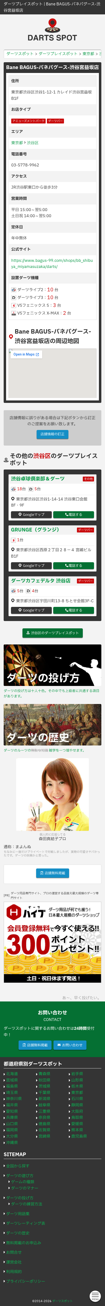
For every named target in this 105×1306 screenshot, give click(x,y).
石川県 (77, 1099)
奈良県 (44, 1118)
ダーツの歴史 (18, 1233)
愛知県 (12, 1111)
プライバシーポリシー (25, 1282)
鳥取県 (77, 1118)
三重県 (44, 1111)
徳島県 (44, 1124)
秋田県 (44, 1080)
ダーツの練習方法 (26, 1204)
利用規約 (14, 1272)
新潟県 (44, 1099)
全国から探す (18, 1166)
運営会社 (14, 1262)
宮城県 (12, 1080)
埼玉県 (12, 1093)
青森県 (44, 1074)
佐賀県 (44, 1130)
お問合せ (14, 1252)
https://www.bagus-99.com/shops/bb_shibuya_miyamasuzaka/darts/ (52, 264)
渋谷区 (33, 143)
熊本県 (77, 1130)
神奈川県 (14, 1099)
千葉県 (44, 1093)
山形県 (77, 1080)
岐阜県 (44, 1105)
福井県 (12, 1105)
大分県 (12, 1136)
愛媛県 (77, 1124)
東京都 (17, 143)
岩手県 (77, 1074)
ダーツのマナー (24, 1188)
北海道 (12, 1074)
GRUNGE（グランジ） (36, 530)
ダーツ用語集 (18, 1214)
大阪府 (77, 1111)
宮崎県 (44, 1136)
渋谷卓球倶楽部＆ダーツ (38, 479)
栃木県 (77, 1086)
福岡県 (12, 1130)
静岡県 (77, 1105)
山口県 (12, 1124)
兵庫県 (12, 1118)
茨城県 (44, 1086)
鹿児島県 (79, 1136)
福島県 (12, 1086)
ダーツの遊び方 (19, 1176)
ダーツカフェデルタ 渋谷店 (41, 581)
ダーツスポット (62, 1301)
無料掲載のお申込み (23, 1243)
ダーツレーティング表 (25, 1223)
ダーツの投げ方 (19, 1198)
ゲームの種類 (22, 1182)
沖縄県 (12, 1143)
